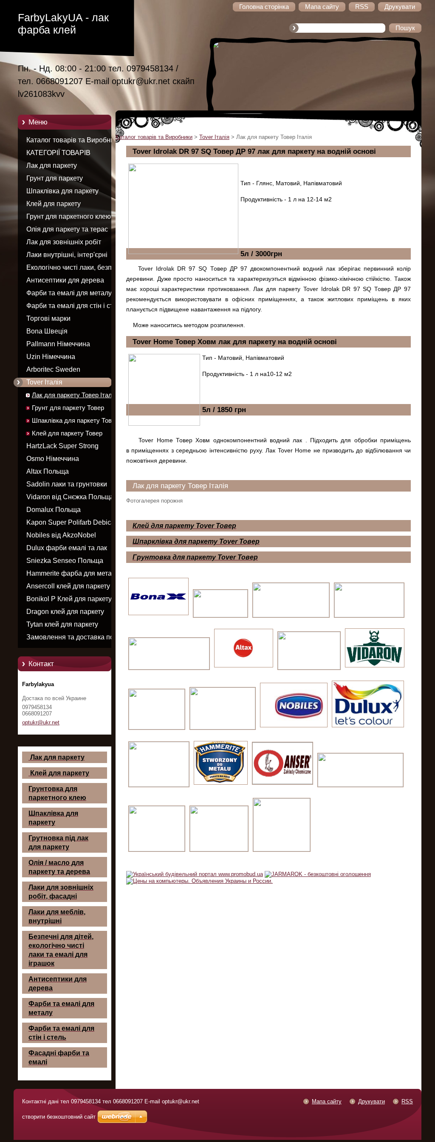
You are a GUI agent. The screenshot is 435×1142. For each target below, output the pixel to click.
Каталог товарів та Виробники (73, 140)
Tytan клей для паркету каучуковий (62, 626)
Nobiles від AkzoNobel (61, 535)
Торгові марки (48, 318)
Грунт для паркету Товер (68, 407)
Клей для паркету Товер (67, 433)
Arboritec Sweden (53, 369)
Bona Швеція (47, 331)
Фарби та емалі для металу (69, 293)
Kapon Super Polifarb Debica (70, 522)
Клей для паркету (53, 203)
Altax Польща (47, 471)
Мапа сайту (327, 1101)
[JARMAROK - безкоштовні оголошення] (318, 874)
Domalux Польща (53, 509)
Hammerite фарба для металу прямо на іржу (72, 575)
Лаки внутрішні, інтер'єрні (66, 254)
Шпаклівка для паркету (62, 191)
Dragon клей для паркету (65, 611)
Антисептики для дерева (65, 280)
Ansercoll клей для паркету (68, 586)
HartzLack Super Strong (62, 445)
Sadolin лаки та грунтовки (66, 484)
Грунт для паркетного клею (68, 216)
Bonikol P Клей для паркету (69, 598)
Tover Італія (44, 382)
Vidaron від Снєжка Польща (70, 496)
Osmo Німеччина (52, 458)
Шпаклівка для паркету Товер (75, 420)
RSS (407, 1101)
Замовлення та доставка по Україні (70, 638)
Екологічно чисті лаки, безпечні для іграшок (75, 269)
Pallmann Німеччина (58, 344)
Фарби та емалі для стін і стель (75, 305)
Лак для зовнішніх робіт (63, 242)
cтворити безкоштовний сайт (59, 1117)
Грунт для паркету (54, 178)
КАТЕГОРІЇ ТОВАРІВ (58, 152)
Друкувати (371, 1101)
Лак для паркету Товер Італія (74, 395)
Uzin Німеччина (50, 356)
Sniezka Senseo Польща (64, 560)
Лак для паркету (51, 165)
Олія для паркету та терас (67, 229)
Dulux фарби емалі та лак (66, 547)
